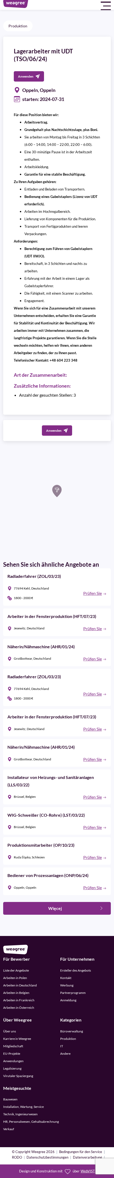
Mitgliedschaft (13, 1046)
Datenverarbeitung (87, 1157)
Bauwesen (10, 1099)
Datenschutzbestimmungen (47, 1157)
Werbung (66, 985)
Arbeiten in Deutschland (20, 985)
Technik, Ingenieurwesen (20, 1114)
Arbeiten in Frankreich (18, 1000)
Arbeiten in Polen (15, 978)
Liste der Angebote (16, 970)
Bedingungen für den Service (80, 1152)
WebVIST (88, 1171)
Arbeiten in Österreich (18, 1008)
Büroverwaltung (71, 1031)
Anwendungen (13, 1061)
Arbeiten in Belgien (16, 993)
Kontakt (65, 978)
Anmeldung (68, 1000)
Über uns (9, 1031)
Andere (65, 1054)
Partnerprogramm (73, 993)
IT (61, 1046)
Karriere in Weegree (17, 1039)
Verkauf (8, 1129)
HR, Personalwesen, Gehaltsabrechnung (31, 1122)
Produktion (17, 26)
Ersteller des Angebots (75, 970)
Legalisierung (12, 1068)
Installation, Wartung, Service (23, 1107)
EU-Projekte (11, 1054)
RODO (17, 1157)
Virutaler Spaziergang (18, 1076)
